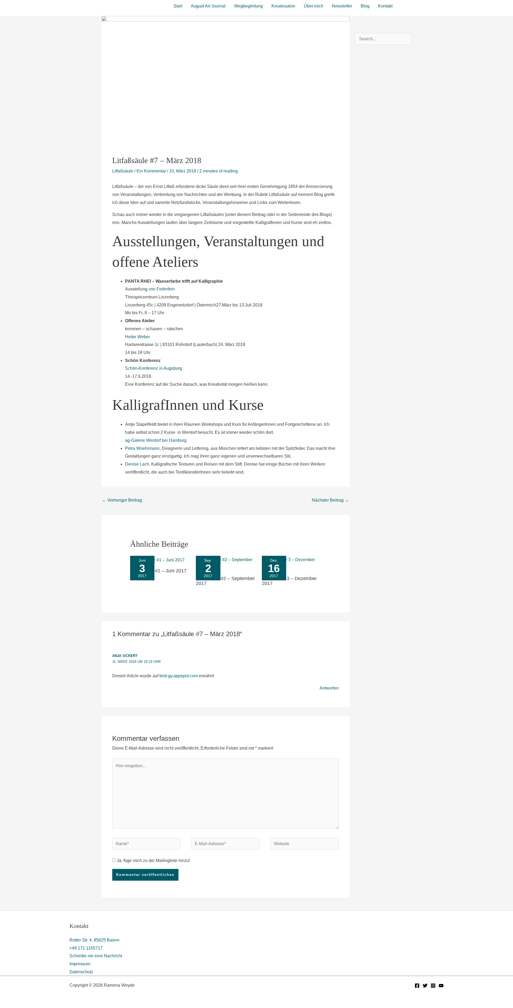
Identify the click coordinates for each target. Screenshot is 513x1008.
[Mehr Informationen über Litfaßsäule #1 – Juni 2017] (157, 559)
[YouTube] (441, 985)
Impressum (79, 964)
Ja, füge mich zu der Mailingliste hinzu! (153, 860)
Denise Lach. (137, 464)
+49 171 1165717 (86, 948)
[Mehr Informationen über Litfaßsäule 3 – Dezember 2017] (291, 563)
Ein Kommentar (151, 171)
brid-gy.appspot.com (179, 676)
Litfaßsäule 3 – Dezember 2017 (289, 581)
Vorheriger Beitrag (122, 500)
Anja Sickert (125, 656)
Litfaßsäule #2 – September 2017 (225, 581)
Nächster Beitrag (330, 500)
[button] (423, 5)
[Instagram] (433, 985)
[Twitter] (425, 985)
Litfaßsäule (122, 171)
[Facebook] (417, 985)
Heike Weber (137, 336)
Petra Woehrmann (142, 448)
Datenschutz (81, 972)
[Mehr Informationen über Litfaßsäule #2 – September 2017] (225, 563)
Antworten (329, 688)
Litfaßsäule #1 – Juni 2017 (158, 570)
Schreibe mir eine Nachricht (95, 956)
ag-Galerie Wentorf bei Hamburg (155, 440)
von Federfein (162, 289)
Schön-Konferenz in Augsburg (153, 368)
